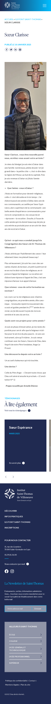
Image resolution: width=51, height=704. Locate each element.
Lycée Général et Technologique (17, 648)
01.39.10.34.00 (11, 555)
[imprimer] (20, 49)
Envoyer (38, 608)
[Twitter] (11, 49)
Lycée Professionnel (19, 656)
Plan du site (25, 685)
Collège (13, 641)
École (12, 635)
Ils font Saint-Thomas (28, 19)
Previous (6, 477)
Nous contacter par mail (15, 564)
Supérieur (14, 663)
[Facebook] (6, 49)
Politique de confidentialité (16, 681)
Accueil (9, 19)
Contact (32, 681)
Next (13, 477)
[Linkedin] (15, 49)
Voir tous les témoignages (16, 410)
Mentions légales (12, 685)
